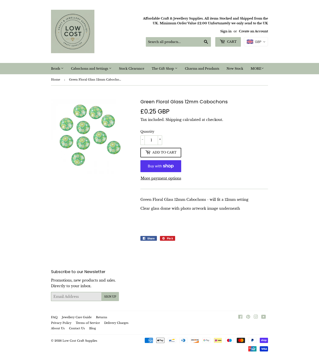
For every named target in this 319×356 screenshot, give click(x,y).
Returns (101, 317)
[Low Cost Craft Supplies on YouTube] (263, 317)
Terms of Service (88, 323)
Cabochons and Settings (90, 69)
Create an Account (253, 31)
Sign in (226, 31)
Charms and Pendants (202, 69)
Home (55, 79)
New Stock (235, 69)
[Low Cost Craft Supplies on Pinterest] (248, 317)
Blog (92, 328)
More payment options (161, 178)
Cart (231, 42)
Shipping (174, 119)
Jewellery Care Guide (77, 317)
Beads (56, 69)
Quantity (147, 132)
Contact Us (77, 328)
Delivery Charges (116, 323)
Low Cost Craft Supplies (79, 341)
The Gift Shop (163, 69)
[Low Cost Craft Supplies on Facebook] (240, 317)
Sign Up (110, 296)
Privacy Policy (61, 323)
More (256, 69)
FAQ (54, 317)
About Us (58, 328)
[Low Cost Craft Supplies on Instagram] (256, 317)
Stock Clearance (131, 69)
